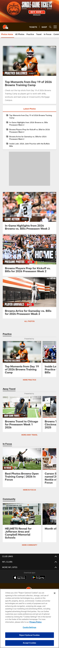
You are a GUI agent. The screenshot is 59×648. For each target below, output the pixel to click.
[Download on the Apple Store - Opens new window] (20, 577)
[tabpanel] (29, 131)
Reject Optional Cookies (29, 635)
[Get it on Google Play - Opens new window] (38, 578)
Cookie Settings (29, 627)
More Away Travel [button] (29, 435)
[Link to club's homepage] (5, 26)
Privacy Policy (36, 622)
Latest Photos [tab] (29, 109)
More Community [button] (29, 545)
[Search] (50, 27)
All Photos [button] (29, 321)
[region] (29, 618)
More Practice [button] (29, 380)
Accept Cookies (29, 643)
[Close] (55, 593)
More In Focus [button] (29, 490)
